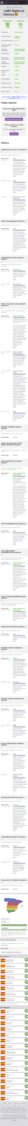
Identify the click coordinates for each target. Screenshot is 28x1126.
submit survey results (13, 933)
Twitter (10, 1103)
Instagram (22, 1103)
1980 (18, 784)
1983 (2, 774)
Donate (23, 1108)
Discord (4, 1103)
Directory (24, 1110)
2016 (9, 862)
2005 (8, 230)
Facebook (15, 1103)
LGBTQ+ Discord (16, 97)
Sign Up (25, 1118)
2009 (17, 712)
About (3, 1108)
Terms (1, 1110)
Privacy (7, 1110)
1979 (5, 160)
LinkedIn (14, 1105)
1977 (9, 710)
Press (14, 1108)
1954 (9, 180)
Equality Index (5, 919)
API (19, 1108)
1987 (5, 371)
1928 (2, 197)
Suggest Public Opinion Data (14, 119)
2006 (6, 352)
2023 (24, 616)
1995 (19, 171)
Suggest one (4, 945)
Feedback (9, 1108)
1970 (25, 166)
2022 (9, 317)
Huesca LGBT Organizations (8, 940)
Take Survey (14, 134)
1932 (2, 180)
